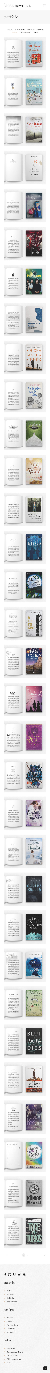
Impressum (11, 1348)
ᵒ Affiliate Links (12, 1356)
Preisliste (10, 1318)
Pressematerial (12, 1302)
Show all (9, 30)
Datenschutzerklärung (15, 1352)
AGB (8, 1363)
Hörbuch (35, 32)
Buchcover (30, 30)
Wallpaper (10, 1295)
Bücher (9, 1291)
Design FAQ (11, 1332)
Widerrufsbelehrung (14, 1359)
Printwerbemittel (25, 32)
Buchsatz (14, 32)
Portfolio (10, 1321)
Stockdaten (11, 1329)
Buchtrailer (40, 30)
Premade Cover (12, 1325)
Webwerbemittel (20, 30)
